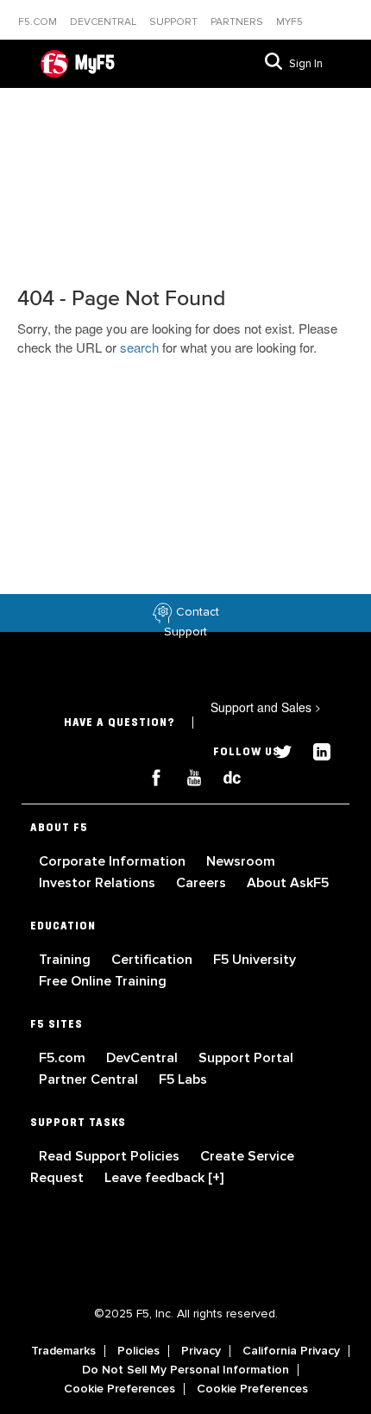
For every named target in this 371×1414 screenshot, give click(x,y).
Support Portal (245, 1058)
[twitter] (277, 750)
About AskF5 (288, 883)
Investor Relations (99, 883)
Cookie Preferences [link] (119, 1389)
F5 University (254, 959)
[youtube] (187, 775)
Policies (138, 1351)
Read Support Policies (111, 1156)
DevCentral (143, 1058)
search (139, 347)
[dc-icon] (223, 775)
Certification (153, 959)
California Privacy (291, 1351)
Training (66, 959)
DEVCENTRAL (104, 22)
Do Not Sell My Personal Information (185, 1370)
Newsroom (240, 861)
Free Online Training (103, 981)
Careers (203, 883)
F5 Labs (183, 1079)
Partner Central (90, 1079)
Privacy (201, 1351)
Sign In (306, 64)
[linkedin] (313, 750)
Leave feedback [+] (163, 1177)
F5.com (39, 22)
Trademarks (63, 1351)
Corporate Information (114, 861)
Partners (238, 22)
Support (174, 22)
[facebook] (149, 775)
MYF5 (289, 22)
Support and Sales (266, 707)
